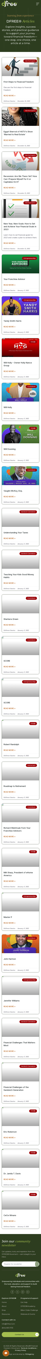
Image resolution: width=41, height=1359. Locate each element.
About (4, 1306)
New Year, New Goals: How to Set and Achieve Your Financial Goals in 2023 (20, 227)
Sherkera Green (11, 619)
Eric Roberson (10, 1132)
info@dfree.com (8, 1324)
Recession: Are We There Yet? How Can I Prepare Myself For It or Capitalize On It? (20, 179)
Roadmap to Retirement (15, 786)
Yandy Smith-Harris (12, 321)
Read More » (9, 95)
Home (4, 1302)
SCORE (7, 661)
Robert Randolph (11, 744)
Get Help (24, 1302)
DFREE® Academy (28, 1306)
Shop (4, 1310)
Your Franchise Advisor (14, 279)
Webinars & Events (28, 1314)
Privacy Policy (20, 1350)
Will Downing (10, 449)
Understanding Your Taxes (16, 532)
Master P (8, 917)
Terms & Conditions (28, 1348)
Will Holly (8, 407)
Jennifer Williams (12, 1001)
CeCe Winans (10, 1215)
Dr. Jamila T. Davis (12, 1173)
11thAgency (29, 1354)
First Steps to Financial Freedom (19, 82)
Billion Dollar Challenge (29, 1310)
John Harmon (10, 959)
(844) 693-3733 (7, 1328)
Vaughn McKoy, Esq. (13, 491)
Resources (6, 1314)
